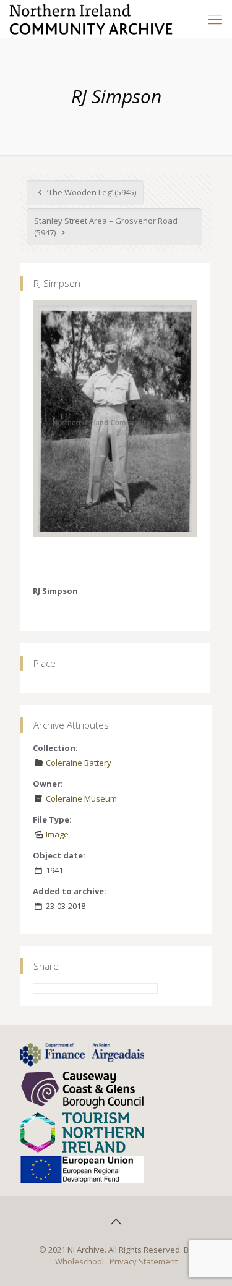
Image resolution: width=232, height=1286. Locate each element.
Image (57, 834)
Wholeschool (79, 1261)
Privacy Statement (144, 1261)
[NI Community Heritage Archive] (91, 18)
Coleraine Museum (81, 798)
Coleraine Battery (78, 762)
